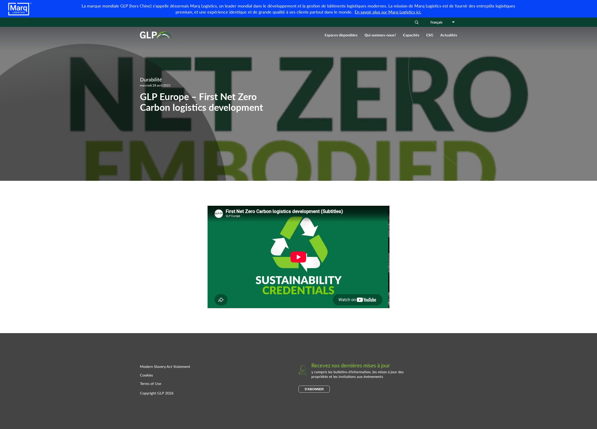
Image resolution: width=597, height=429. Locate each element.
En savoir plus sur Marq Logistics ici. (388, 12)
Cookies (146, 375)
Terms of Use (150, 383)
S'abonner (314, 389)
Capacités (411, 35)
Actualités (448, 35)
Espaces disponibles (341, 35)
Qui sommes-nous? (380, 35)
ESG (429, 35)
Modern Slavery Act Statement (165, 366)
